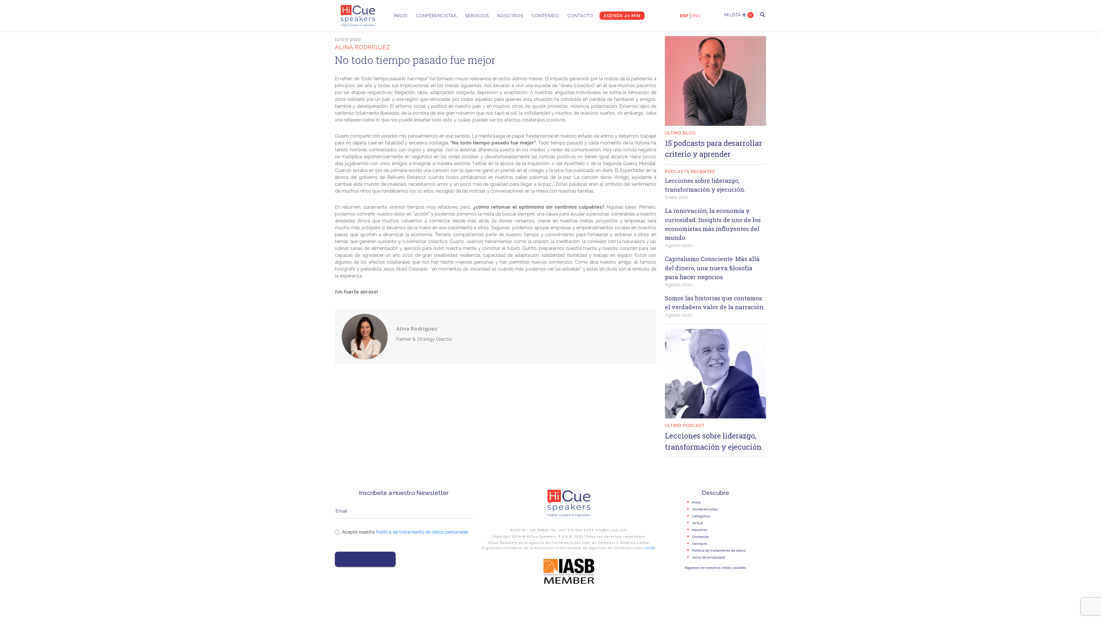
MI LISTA (738, 14)
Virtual (697, 523)
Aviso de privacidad (708, 557)
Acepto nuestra (405, 532)
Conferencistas (436, 15)
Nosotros (510, 15)
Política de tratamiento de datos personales (422, 532)
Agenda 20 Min (622, 15)
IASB (650, 548)
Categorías (701, 516)
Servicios (477, 15)
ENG (696, 15)
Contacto (580, 15)
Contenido (545, 15)
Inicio (401, 15)
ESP (684, 15)
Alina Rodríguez (417, 329)
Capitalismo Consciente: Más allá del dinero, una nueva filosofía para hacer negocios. (712, 268)
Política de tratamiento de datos (719, 551)
